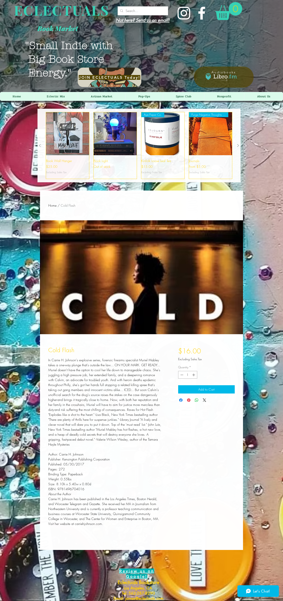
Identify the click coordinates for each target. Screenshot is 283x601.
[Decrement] (181, 374)
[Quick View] (67, 133)
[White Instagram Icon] (183, 13)
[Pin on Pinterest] (188, 400)
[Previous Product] (39, 145)
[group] (139, 145)
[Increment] (194, 374)
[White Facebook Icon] (201, 13)
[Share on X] (204, 400)
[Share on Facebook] (180, 400)
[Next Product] (238, 145)
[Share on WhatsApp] (196, 400)
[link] (228, 11)
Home (52, 205)
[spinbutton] (187, 374)
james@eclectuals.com (144, 598)
